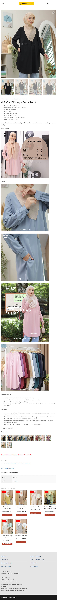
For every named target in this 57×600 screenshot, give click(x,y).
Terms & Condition (6, 563)
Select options (7, 514)
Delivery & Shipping (35, 556)
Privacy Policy (34, 566)
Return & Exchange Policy (37, 559)
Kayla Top (18, 463)
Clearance (13, 463)
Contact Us (4, 559)
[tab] (7, 468)
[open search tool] (46, 3)
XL (16, 481)
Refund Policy (33, 563)
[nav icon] (3, 3)
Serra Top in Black (21, 535)
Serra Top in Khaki (35, 507)
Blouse (7, 99)
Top (29, 463)
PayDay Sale (25, 463)
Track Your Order (6, 566)
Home (2, 99)
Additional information (7, 468)
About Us (3, 556)
